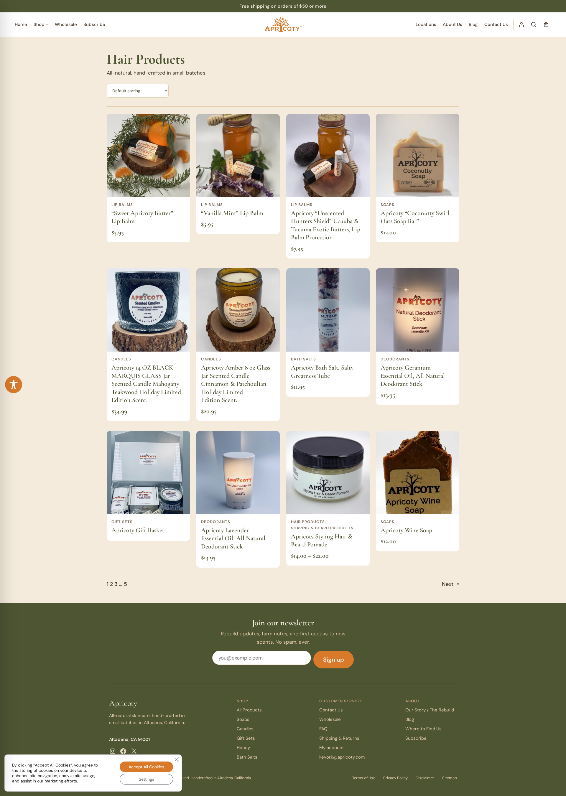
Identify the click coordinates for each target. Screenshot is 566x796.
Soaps (387, 204)
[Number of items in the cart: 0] (546, 24)
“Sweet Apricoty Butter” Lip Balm (142, 217)
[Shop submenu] (47, 24)
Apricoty (123, 703)
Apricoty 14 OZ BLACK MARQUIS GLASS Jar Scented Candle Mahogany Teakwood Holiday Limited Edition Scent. (146, 384)
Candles (121, 359)
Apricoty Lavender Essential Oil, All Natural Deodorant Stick (233, 538)
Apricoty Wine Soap (406, 530)
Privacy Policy (395, 777)
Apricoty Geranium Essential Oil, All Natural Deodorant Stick (413, 376)
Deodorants (395, 359)
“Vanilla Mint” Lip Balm (232, 213)
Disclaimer (425, 777)
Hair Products (308, 521)
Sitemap (449, 777)
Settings (146, 779)
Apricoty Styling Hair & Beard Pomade (322, 540)
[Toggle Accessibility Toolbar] (13, 384)
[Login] (521, 24)
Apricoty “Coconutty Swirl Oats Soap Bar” (415, 217)
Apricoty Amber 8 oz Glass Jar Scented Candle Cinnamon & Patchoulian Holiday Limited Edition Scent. (235, 384)
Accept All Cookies (146, 766)
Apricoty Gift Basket (137, 530)
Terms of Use (363, 777)
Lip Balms (122, 204)
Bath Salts (303, 359)
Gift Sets (122, 521)
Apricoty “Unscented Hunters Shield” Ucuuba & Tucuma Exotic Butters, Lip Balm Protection (325, 225)
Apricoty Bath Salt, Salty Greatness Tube (322, 372)
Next (450, 584)
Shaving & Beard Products (322, 527)
